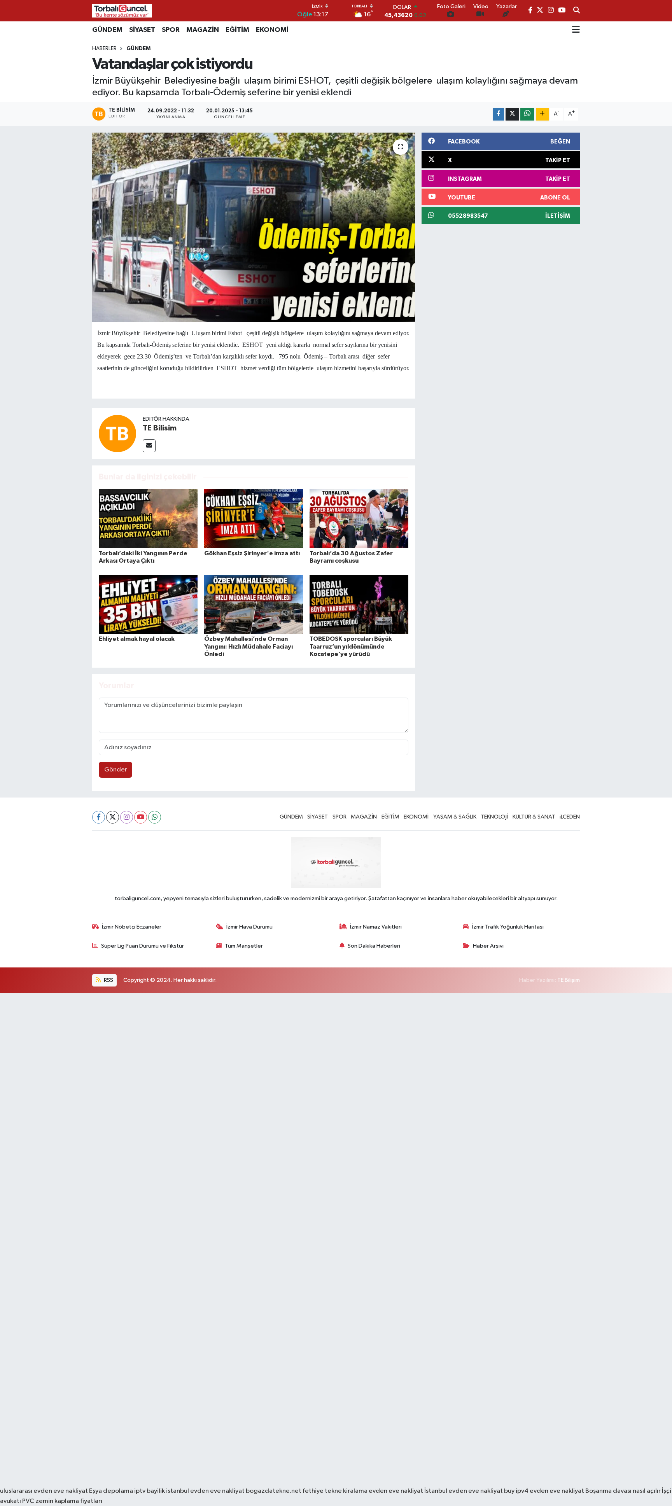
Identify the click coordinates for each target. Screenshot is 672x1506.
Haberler (104, 48)
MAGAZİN (202, 29)
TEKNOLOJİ (494, 817)
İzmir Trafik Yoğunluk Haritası (508, 927)
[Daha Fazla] (542, 114)
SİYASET (142, 29)
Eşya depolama (111, 1491)
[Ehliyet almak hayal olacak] (148, 604)
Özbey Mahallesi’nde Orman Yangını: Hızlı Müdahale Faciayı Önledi (248, 646)
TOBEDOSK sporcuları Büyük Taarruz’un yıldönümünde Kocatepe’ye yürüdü (351, 646)
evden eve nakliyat (396, 1491)
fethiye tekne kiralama (335, 1491)
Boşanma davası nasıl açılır (623, 1491)
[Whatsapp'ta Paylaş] (527, 114)
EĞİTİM (237, 29)
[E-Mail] (149, 445)
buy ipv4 (517, 1491)
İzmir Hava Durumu (249, 927)
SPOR (171, 29)
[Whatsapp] (154, 817)
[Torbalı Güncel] (122, 10)
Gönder (115, 769)
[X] (112, 817)
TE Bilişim (568, 980)
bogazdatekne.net (274, 1491)
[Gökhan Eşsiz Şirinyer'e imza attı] (253, 518)
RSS (108, 980)
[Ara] (576, 11)
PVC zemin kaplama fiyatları (62, 1501)
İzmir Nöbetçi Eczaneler (131, 927)
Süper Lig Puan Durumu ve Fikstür (142, 946)
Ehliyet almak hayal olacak (137, 639)
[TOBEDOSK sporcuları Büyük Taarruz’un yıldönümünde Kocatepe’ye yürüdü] (359, 604)
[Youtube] (140, 817)
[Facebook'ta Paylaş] (498, 114)
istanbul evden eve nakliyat (205, 1491)
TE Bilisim (160, 428)
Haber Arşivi (488, 946)
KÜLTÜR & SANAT (534, 817)
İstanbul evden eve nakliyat (463, 1491)
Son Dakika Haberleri (374, 946)
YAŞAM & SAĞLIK (454, 817)
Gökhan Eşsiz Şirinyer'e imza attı (252, 553)
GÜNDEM (107, 29)
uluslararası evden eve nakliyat (44, 1491)
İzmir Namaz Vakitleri (376, 927)
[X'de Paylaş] (512, 114)
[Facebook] (98, 817)
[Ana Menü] (576, 29)
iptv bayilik (149, 1491)
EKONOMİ (272, 29)
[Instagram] (126, 817)
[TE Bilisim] (117, 433)
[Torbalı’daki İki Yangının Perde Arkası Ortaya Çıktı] (148, 518)
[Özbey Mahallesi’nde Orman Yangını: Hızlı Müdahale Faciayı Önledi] (253, 604)
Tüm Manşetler (244, 946)
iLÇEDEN (570, 817)
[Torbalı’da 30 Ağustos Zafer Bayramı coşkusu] (359, 518)
